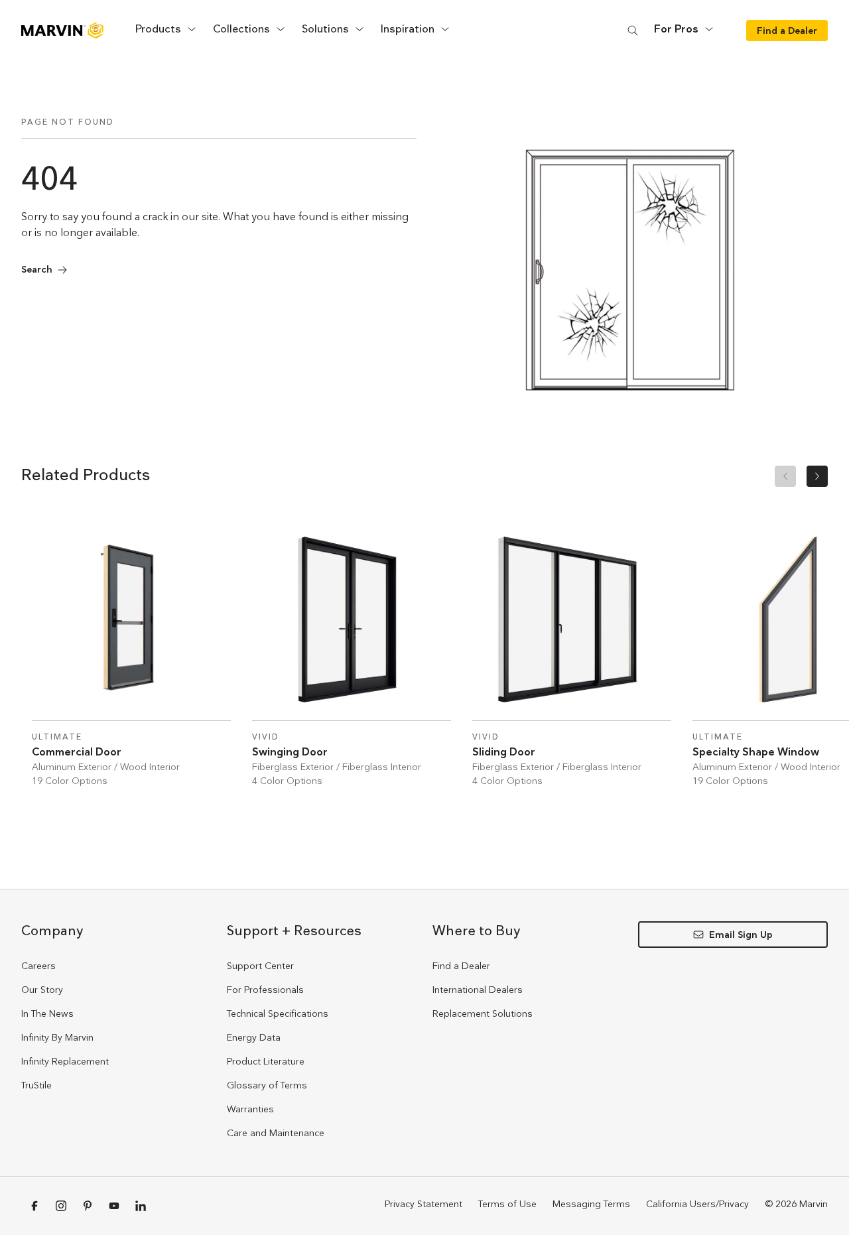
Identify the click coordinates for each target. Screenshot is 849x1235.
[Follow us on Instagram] (61, 1206)
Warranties (250, 1109)
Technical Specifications (277, 1013)
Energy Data (254, 1037)
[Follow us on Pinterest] (87, 1206)
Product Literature (265, 1061)
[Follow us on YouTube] (114, 1206)
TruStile (36, 1085)
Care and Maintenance (275, 1133)
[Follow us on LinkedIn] (140, 1206)
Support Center (260, 965)
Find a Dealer (461, 965)
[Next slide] (817, 476)
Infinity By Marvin (57, 1037)
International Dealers (477, 989)
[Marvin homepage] (62, 30)
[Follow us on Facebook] (34, 1206)
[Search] (632, 30)
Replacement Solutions (482, 1013)
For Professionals (265, 989)
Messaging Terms (591, 1204)
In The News (47, 1013)
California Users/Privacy (697, 1204)
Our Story (42, 989)
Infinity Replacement (65, 1061)
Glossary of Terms (267, 1085)
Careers (38, 965)
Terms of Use (507, 1204)
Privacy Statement (423, 1204)
